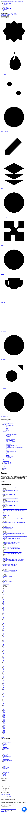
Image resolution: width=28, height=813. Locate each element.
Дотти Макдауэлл (16, 538)
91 (3, 699)
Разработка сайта (4, 811)
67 (3, 669)
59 (3, 660)
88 (3, 695)
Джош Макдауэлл (7, 538)
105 (4, 716)
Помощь (5, 9)
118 (4, 732)
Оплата (5, 4)
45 (3, 642)
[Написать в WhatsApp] (4, 14)
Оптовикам (6, 10)
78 (3, 683)
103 (4, 714)
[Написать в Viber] (8, 14)
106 (4, 717)
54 (3, 653)
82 (3, 688)
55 (3, 655)
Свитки (8, 453)
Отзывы (5, 743)
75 (3, 679)
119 (4, 733)
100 (4, 710)
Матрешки (8, 444)
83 (3, 689)
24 (3, 617)
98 (3, 707)
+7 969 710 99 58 (12, 13)
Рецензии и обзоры (7, 760)
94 (3, 703)
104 (4, 715)
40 (3, 636)
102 (4, 712)
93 (3, 701)
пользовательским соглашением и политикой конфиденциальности (8, 808)
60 (3, 661)
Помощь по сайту (7, 756)
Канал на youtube (5, 796)
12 (3, 602)
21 (3, 613)
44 (3, 641)
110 (4, 722)
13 (3, 603)
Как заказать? (6, 757)
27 (3, 620)
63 (3, 664)
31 (3, 625)
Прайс (4, 775)
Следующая (3, 737)
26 (3, 619)
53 (3, 652)
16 (3, 607)
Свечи (7, 452)
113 (4, 726)
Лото (7, 428)
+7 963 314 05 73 (14, 14)
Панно (7, 450)
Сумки (7, 455)
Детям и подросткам (8, 423)
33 (3, 628)
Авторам (5, 747)
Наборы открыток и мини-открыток (14, 447)
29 (3, 623)
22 (3, 614)
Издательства (6, 772)
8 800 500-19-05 (4, 15)
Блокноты (8, 435)
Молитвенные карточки (11, 445)
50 (3, 649)
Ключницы (8, 457)
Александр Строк (7, 566)
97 (3, 706)
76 (3, 680)
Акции (4, 766)
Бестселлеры (6, 461)
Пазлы (7, 429)
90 (3, 698)
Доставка (5, 5)
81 (3, 687)
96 (3, 705)
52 (3, 651)
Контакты (5, 7)
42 (3, 639)
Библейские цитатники (11, 434)
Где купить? (6, 759)
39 (3, 635)
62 (3, 663)
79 (3, 684)
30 (3, 624)
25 (3, 618)
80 (3, 685)
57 (3, 657)
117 (4, 731)
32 (3, 626)
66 (3, 668)
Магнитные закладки (11, 441)
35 (3, 630)
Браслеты (8, 436)
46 (3, 644)
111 (4, 723)
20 (3, 612)
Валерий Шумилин (7, 529)
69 (3, 672)
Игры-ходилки (9, 426)
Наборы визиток (10, 446)
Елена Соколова (7, 572)
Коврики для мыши (10, 439)
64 (3, 666)
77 (3, 682)
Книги (4, 431)
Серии (4, 466)
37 (3, 633)
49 (3, 647)
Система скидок (7, 3)
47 (3, 645)
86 (3, 693)
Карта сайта (6, 761)
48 (3, 646)
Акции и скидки (7, 462)
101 (4, 711)
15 (3, 606)
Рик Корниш (6, 584)
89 (3, 696)
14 (3, 604)
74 (3, 678)
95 (3, 704)
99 (3, 709)
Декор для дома (9, 440)
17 (3, 608)
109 (4, 721)
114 (4, 727)
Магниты (8, 442)
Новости (5, 744)
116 (4, 730)
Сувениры (5, 432)
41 (3, 637)
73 (3, 677)
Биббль (7, 430)
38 (3, 634)
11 (3, 601)
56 (3, 656)
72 (3, 676)
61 (3, 662)
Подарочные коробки (11, 451)
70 (3, 673)
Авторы (5, 464)
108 (4, 720)
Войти (2, 419)
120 (4, 735)
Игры (4, 424)
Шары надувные (10, 456)
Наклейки (8, 448)
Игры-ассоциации (10, 425)
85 (3, 692)
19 (3, 610)
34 (3, 629)
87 (3, 694)
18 (3, 609)
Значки (7, 437)
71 (3, 674)
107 (4, 719)
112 (4, 725)
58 (3, 658)
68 (3, 671)
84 (3, 690)
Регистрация (8, 419)
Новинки (5, 459)
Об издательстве (7, 8)
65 (3, 667)
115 (4, 728)
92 (3, 700)
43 (3, 640)
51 (3, 650)
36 (3, 631)
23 (3, 615)
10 (3, 599)
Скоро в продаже (7, 463)
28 (3, 621)
